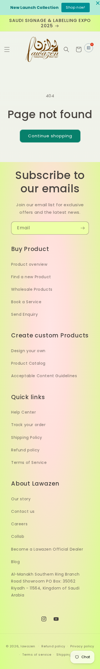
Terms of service (36, 654)
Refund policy (25, 450)
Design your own (28, 351)
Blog (15, 561)
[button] (7, 49)
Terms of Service (29, 462)
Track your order (28, 424)
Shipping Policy (26, 437)
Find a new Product (31, 277)
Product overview (29, 264)
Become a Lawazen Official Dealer (47, 549)
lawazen (28, 646)
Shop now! (75, 7)
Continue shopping (50, 136)
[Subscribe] (82, 228)
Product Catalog (28, 363)
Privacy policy (82, 646)
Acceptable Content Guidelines (44, 376)
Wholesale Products (31, 289)
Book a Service (26, 302)
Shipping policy (69, 654)
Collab (17, 536)
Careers (19, 524)
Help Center (23, 412)
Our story (21, 499)
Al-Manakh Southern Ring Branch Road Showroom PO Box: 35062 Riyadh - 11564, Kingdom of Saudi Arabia (45, 584)
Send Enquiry (24, 314)
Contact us (23, 511)
